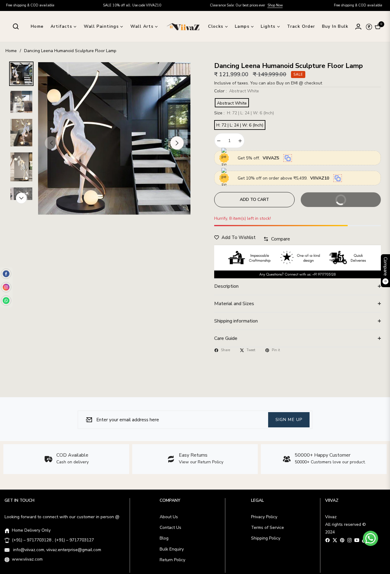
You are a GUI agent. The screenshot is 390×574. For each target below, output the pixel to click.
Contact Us (170, 527)
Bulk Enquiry (172, 549)
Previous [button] (51, 143)
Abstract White (232, 103)
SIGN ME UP (289, 419)
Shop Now (251, 5)
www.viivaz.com (27, 559)
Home (11, 51)
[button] (16, 26)
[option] (114, 138)
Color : (236, 91)
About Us (169, 517)
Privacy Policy (264, 517)
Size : (244, 113)
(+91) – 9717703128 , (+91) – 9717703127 (53, 540)
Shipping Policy (265, 538)
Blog (164, 538)
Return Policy (172, 560)
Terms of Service (267, 527)
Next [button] (177, 143)
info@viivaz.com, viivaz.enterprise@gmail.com (56, 550)
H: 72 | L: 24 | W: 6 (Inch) (239, 125)
